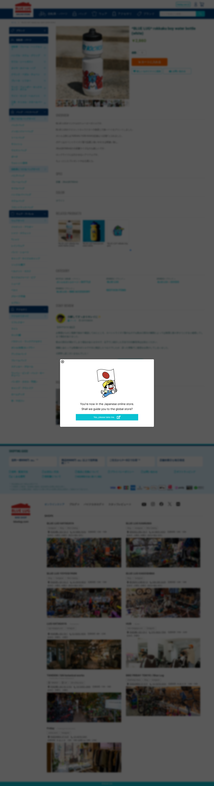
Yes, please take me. (104, 417)
